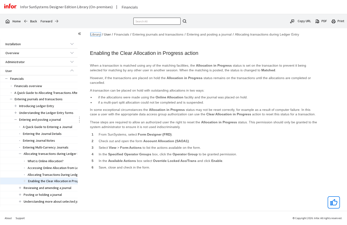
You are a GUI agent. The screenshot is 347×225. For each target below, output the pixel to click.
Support (20, 218)
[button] (33, 44)
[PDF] (317, 20)
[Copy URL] (292, 20)
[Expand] (72, 44)
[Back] (25, 21)
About (8, 218)
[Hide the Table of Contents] (80, 34)
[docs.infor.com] (7, 21)
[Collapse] (72, 71)
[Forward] (56, 21)
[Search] (184, 21)
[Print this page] (333, 20)
